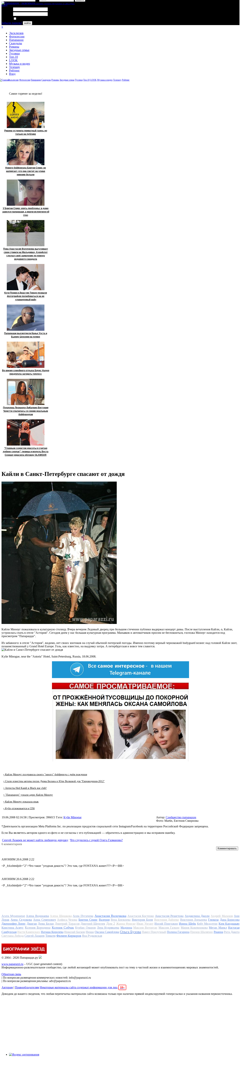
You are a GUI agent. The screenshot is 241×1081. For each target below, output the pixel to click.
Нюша (90, 932)
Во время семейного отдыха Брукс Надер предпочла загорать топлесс (25, 372)
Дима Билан (46, 923)
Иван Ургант (145, 923)
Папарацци (16, 39)
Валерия (104, 919)
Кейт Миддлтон (207, 923)
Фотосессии (16, 36)
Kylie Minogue (72, 817)
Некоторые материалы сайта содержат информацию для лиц (82, 987)
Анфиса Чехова (67, 919)
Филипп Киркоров (68, 936)
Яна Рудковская (92, 935)
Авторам (7, 987)
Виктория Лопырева (193, 919)
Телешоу (14, 67)
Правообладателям (27, 987)
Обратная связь (11, 974)
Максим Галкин (169, 927)
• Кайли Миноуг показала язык (21, 801)
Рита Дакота (231, 932)
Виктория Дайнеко (166, 919)
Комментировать (227, 848)
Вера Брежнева (120, 919)
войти (27, 23)
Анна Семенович (44, 919)
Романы (14, 46)
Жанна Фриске (126, 923)
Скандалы (15, 43)
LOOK (13, 60)
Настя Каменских (28, 932)
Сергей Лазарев (34, 935)
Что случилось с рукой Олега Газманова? (96, 840)
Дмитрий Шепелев (93, 923)
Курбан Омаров (85, 927)
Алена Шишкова (61, 916)
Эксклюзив (16, 33)
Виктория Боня (142, 919)
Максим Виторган (145, 927)
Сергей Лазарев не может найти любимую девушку (35, 840)
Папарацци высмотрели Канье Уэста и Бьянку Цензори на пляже (25, 335)
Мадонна (126, 927)
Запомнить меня (27, 18)
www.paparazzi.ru (12, 964)
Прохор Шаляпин (201, 932)
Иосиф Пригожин (166, 923)
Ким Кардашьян (229, 923)
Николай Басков (74, 932)
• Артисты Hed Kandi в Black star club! (25, 788)
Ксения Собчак (63, 927)
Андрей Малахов (222, 916)
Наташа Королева (52, 932)
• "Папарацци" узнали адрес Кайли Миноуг (28, 794)
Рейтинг (14, 70)
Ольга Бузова (130, 932)
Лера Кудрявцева (108, 927)
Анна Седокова (21, 919)
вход (4, 5)
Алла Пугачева (83, 916)
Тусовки (14, 53)
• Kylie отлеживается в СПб (19, 808)
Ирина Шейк (187, 923)
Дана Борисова (229, 919)
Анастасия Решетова (169, 916)
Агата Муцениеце (13, 916)
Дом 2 (110, 923)
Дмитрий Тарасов (67, 923)
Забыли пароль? (12, 23)
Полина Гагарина (178, 932)
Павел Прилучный (154, 932)
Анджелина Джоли (197, 916)
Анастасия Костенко (140, 916)
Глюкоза (213, 919)
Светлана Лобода (13, 935)
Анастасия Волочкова (111, 916)
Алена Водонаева (37, 916)
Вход (12, 73)
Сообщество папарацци (181, 817)
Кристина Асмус (13, 927)
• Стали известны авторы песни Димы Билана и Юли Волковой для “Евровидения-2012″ (54, 781)
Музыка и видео (19, 63)
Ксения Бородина (37, 927)
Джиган (32, 923)
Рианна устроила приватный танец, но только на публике (25, 132)
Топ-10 (13, 56)
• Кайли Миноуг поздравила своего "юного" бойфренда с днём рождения (45, 774)
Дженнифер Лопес (14, 923)
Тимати (50, 936)
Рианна (218, 932)
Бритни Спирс (88, 919)
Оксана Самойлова (107, 932)
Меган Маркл (218, 927)
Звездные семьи (19, 50)
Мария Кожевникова (194, 927)
